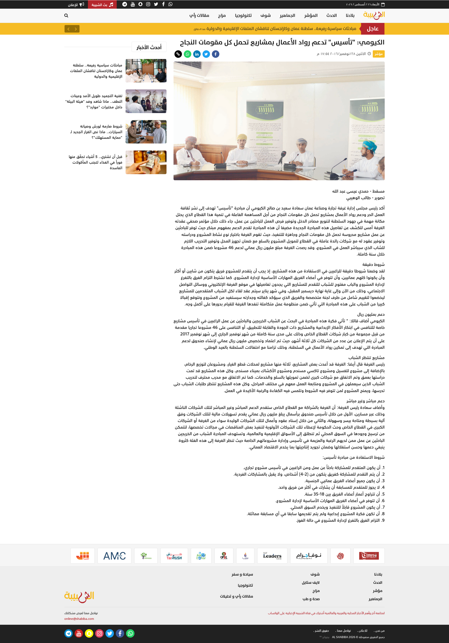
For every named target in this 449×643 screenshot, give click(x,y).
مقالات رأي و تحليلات (236, 596)
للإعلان (73, 4)
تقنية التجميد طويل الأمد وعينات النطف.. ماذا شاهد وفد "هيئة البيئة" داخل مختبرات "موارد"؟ (93, 101)
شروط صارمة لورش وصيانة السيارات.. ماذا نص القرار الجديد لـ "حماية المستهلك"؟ (96, 131)
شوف (266, 15)
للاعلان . (362, 631)
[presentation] (76, 29)
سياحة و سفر (242, 574)
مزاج (222, 15)
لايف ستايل (311, 583)
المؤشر (311, 15)
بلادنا (350, 15)
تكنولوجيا (243, 15)
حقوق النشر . (321, 631)
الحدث (331, 15)
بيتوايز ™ (324, 637)
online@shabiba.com (79, 619)
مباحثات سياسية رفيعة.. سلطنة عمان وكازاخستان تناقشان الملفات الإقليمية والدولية (275, 28)
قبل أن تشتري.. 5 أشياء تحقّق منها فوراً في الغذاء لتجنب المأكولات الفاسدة (95, 162)
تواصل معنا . (343, 631)
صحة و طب (311, 599)
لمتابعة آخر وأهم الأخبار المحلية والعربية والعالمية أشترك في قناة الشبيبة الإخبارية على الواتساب (326, 613)
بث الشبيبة (100, 4)
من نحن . (379, 631)
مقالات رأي (199, 15)
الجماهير (287, 15)
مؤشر (379, 54)
